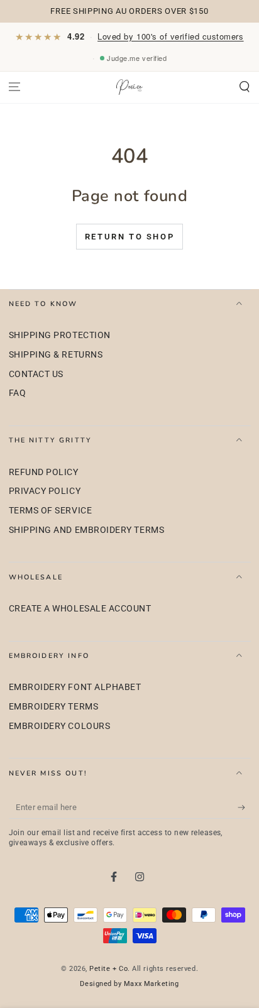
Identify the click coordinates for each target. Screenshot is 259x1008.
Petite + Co (108, 969)
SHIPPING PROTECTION (60, 335)
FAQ (17, 393)
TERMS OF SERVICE (50, 510)
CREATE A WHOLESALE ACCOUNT (80, 608)
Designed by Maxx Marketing (129, 984)
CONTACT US (36, 374)
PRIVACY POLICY (45, 491)
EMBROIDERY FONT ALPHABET (75, 687)
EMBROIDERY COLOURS (60, 726)
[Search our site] (244, 87)
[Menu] (15, 87)
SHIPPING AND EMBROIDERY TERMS (87, 530)
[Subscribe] (244, 807)
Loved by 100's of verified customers (170, 36)
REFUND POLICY (44, 472)
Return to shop (129, 236)
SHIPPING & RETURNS (56, 354)
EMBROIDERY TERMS (54, 706)
